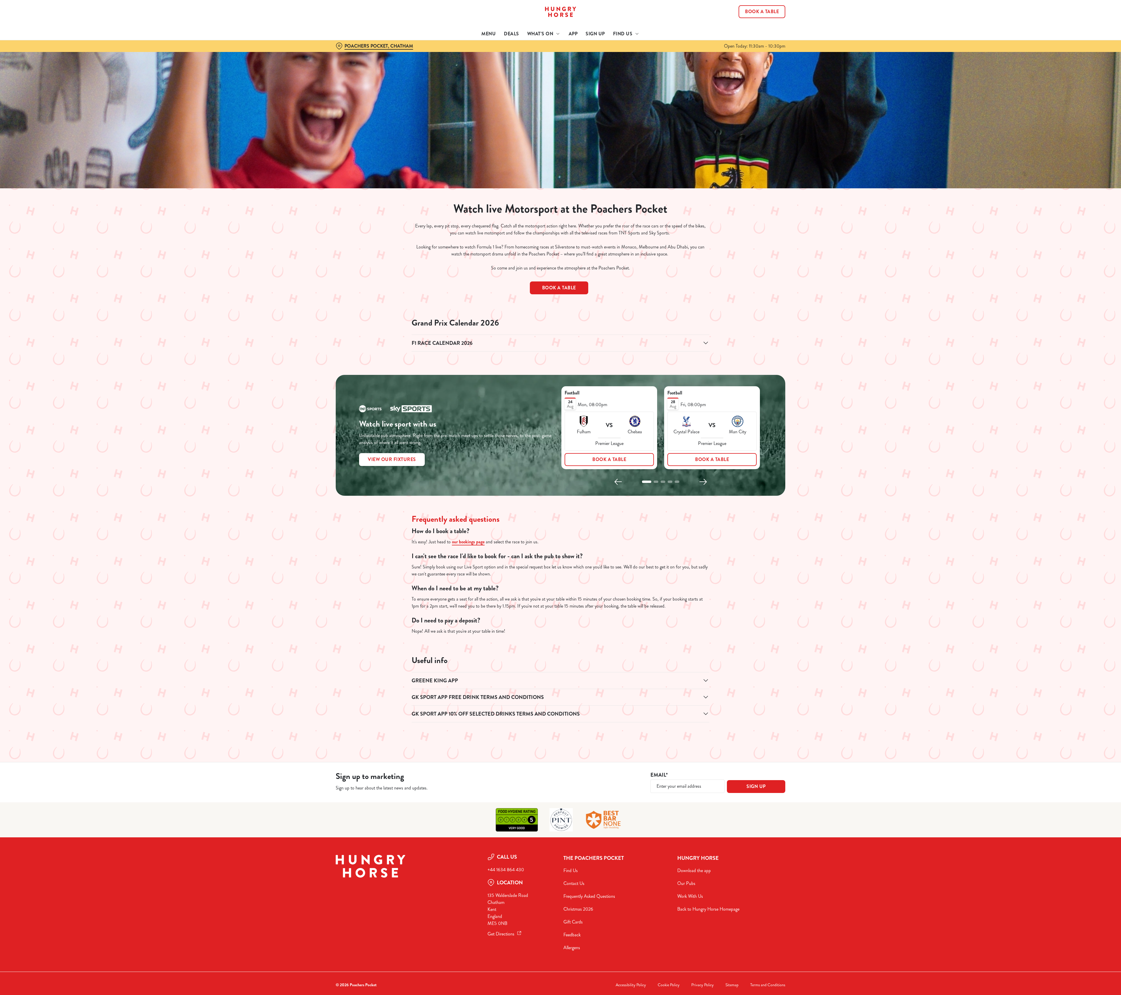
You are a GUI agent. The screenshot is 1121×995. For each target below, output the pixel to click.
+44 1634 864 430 (506, 869)
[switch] (487, 54)
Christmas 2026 (578, 909)
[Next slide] (703, 481)
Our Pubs (686, 883)
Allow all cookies (752, 15)
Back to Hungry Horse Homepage (708, 909)
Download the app (694, 870)
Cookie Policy (669, 985)
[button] (646, 482)
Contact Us (573, 883)
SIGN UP (756, 786)
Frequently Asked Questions (589, 896)
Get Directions (501, 933)
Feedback (572, 934)
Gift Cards (573, 922)
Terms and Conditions (767, 985)
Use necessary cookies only (752, 34)
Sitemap (732, 985)
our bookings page (468, 541)
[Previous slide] (618, 481)
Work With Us (690, 896)
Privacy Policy (702, 985)
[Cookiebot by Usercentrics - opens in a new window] (357, 54)
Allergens (571, 947)
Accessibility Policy (631, 985)
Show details (624, 54)
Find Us (570, 870)
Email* (659, 775)
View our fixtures (392, 459)
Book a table (559, 287)
